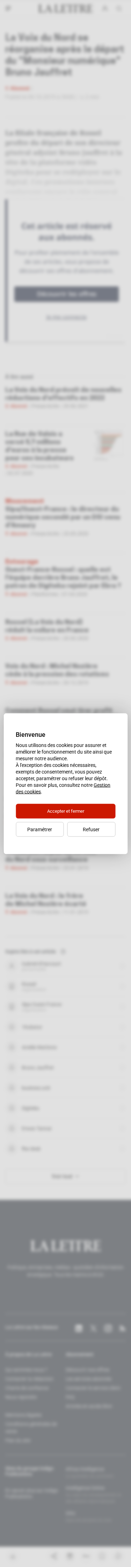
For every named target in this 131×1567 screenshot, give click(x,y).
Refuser (91, 829)
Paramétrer (39, 829)
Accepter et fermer (65, 810)
